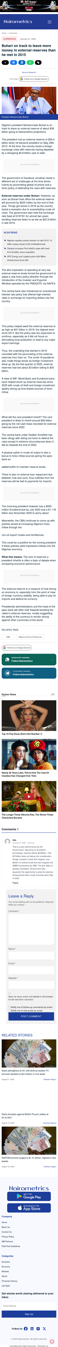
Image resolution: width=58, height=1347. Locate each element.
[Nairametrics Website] (18, 21)
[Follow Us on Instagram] (38, 1328)
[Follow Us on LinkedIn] (32, 1328)
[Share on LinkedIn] (21, 62)
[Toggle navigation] (49, 22)
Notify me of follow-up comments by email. (32, 1007)
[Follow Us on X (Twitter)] (44, 1328)
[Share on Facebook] (13, 62)
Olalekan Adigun (50, 1079)
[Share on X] (5, 62)
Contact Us (7, 1231)
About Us (6, 1227)
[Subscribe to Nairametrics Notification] (52, 1341)
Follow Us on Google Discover (35, 79)
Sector (4, 1276)
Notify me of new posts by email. (27, 1010)
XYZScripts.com (42, 1346)
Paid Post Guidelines (11, 1246)
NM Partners (7, 1241)
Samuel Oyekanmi (29, 72)
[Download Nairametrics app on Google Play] (29, 1196)
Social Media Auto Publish (18, 1346)
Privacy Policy (8, 1236)
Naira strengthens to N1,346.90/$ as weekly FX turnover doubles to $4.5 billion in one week (25, 1072)
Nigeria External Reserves (30, 636)
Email (12, 963)
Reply (15, 882)
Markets (5, 1271)
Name (12, 948)
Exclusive (6, 1261)
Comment (14, 911)
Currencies (13, 33)
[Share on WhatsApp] (30, 62)
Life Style (6, 1285)
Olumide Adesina (49, 1123)
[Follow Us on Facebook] (26, 1328)
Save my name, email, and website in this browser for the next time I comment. (30, 998)
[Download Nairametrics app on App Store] (29, 1208)
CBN (8, 636)
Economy (6, 1266)
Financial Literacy (9, 1280)
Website (13, 978)
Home (4, 33)
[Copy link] (38, 62)
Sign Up (29, 1314)
